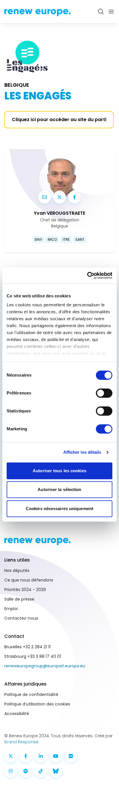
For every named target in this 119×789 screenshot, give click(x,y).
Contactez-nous (21, 618)
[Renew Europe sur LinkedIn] (40, 756)
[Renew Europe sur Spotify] (25, 771)
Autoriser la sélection (59, 489)
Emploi (11, 609)
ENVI (38, 239)
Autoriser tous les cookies (59, 470)
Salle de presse (19, 599)
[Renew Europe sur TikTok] (40, 771)
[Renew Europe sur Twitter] (10, 756)
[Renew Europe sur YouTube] (55, 756)
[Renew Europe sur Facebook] (25, 756)
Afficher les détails (82, 452)
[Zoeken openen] (100, 11)
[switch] (104, 393)
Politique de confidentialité (31, 694)
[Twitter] (59, 197)
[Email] (44, 197)
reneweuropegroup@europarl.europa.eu (44, 666)
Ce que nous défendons (28, 580)
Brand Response (21, 742)
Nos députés (16, 570)
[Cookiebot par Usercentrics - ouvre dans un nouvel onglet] (87, 275)
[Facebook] (74, 197)
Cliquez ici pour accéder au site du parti (59, 119)
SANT (79, 239)
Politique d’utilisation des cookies (37, 704)
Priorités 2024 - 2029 (25, 589)
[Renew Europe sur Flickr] (70, 756)
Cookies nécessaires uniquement (59, 508)
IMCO (52, 239)
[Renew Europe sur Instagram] (10, 771)
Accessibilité (16, 713)
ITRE (66, 239)
